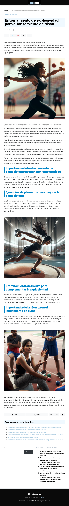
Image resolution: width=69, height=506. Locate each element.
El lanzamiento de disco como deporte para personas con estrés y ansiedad (34, 427)
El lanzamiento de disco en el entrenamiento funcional (27, 430)
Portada (6, 10)
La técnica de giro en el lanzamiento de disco (23, 437)
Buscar (6, 448)
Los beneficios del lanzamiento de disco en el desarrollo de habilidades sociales (36, 435)
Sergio (42, 497)
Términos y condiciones (42, 501)
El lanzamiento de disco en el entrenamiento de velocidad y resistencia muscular (36, 440)
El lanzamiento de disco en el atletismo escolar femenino (27, 432)
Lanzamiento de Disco (10, 14)
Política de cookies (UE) (26, 501)
